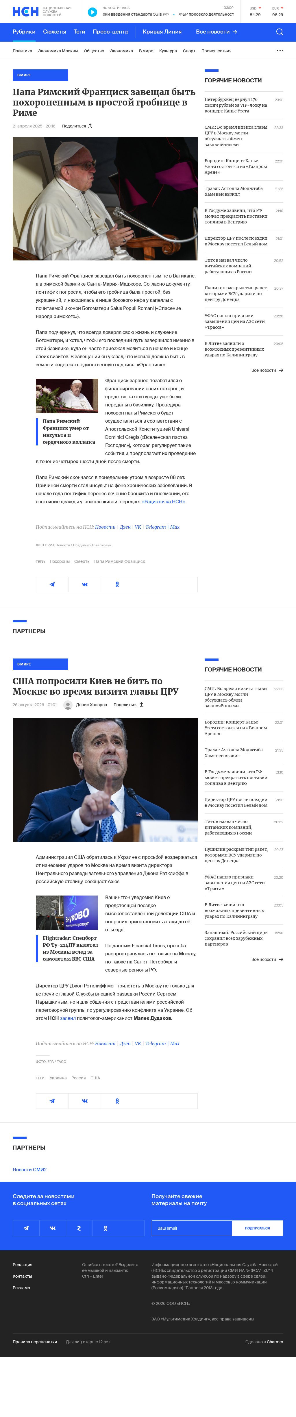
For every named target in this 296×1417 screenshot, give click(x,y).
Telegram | (157, 527)
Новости (105, 527)
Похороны (60, 561)
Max (175, 527)
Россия (78, 1078)
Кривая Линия (162, 31)
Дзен (125, 527)
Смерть (82, 561)
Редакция (22, 1264)
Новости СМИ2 (30, 1170)
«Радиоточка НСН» (163, 502)
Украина (58, 1078)
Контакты (22, 1276)
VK (138, 527)
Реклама (21, 1287)
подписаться (257, 1228)
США (95, 1078)
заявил (68, 1018)
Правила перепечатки (35, 1341)
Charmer (275, 1341)
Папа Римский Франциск (119, 561)
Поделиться (74, 126)
